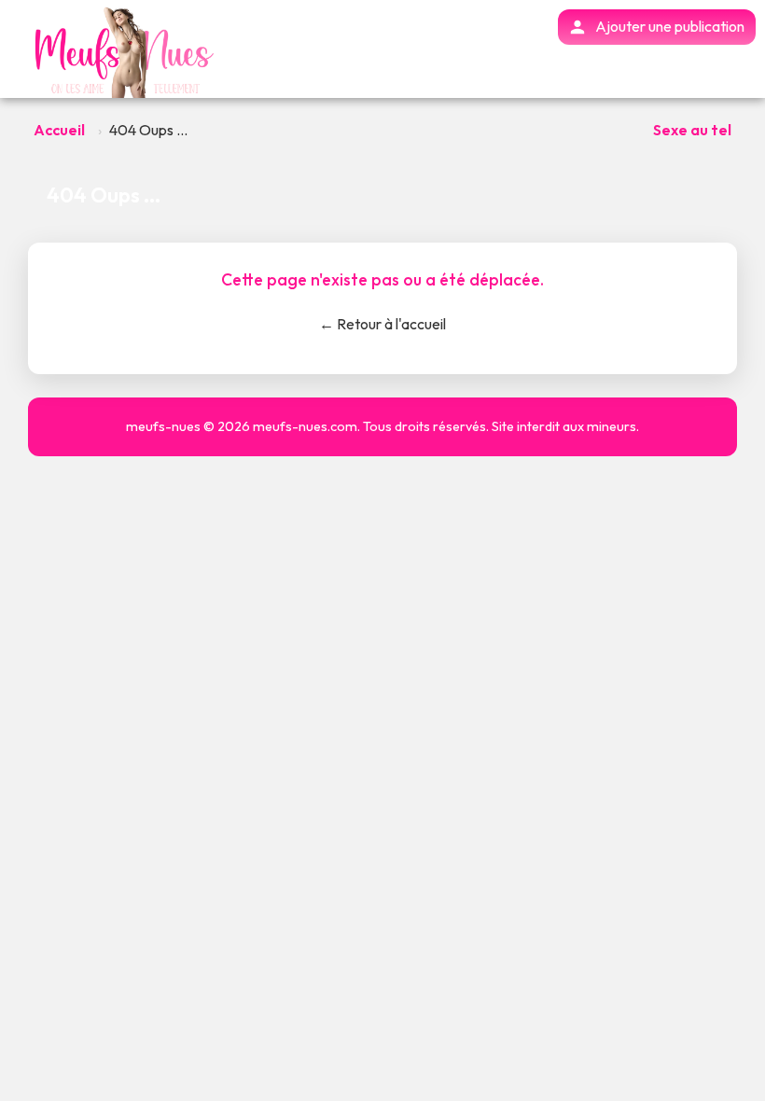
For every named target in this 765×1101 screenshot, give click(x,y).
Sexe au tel (692, 129)
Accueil (59, 129)
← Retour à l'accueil (382, 323)
